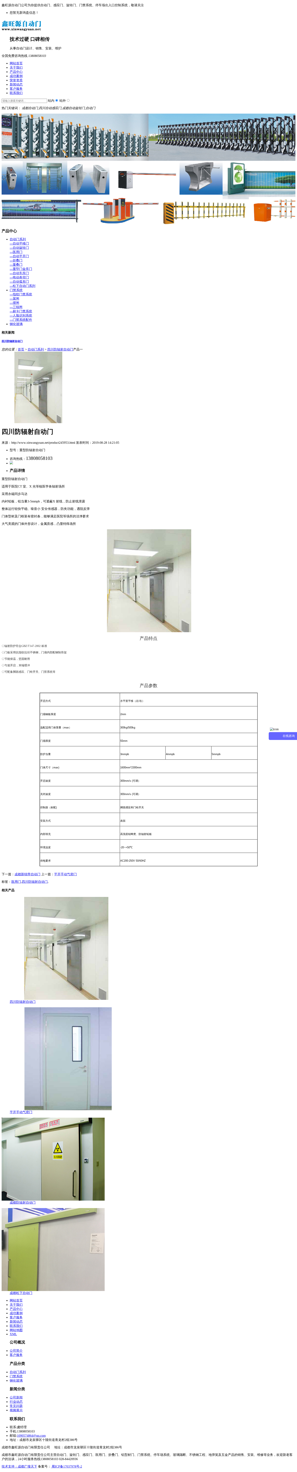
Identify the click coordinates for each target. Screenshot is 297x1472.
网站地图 (16, 1330)
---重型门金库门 (21, 269)
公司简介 (16, 1350)
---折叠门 (16, 260)
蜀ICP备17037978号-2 (66, 1466)
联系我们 (16, 93)
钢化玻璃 (16, 324)
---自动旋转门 (19, 247)
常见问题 (16, 1406)
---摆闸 (14, 302)
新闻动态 (16, 84)
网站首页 (16, 63)
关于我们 (16, 67)
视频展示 (16, 1410)
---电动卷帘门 (19, 277)
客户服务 (16, 88)
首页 (21, 349)
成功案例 (16, 76)
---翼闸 (14, 298)
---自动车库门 (19, 273)
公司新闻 (16, 1397)
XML (13, 1334)
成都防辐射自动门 (23, 1202)
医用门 (16, 881)
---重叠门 (16, 264)
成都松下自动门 (21, 1293)
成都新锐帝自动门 (27, 874)
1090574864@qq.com (31, 1435)
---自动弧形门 (19, 281)
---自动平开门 (19, 256)
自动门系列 (18, 239)
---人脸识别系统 (21, 315)
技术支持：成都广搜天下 (19, 1466)
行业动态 (16, 1401)
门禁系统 (16, 290)
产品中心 (16, 71)
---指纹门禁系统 (21, 294)
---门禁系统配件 (21, 319)
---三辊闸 (16, 307)
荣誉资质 (16, 80)
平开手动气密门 (65, 874)
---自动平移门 (19, 243)
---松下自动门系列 (22, 286)
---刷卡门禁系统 (21, 311)
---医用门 (16, 252)
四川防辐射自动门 (12, 341)
